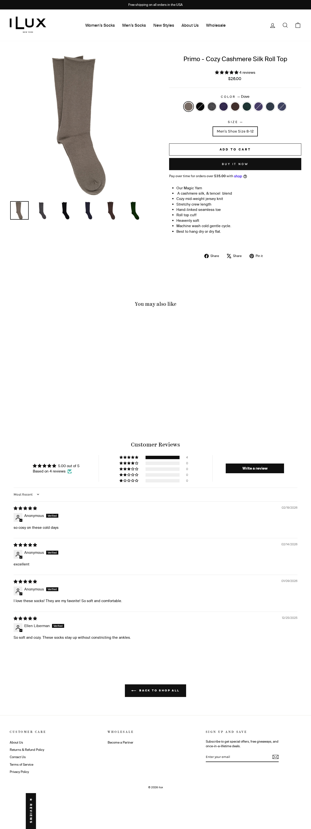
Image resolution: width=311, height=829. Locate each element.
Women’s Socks (100, 25)
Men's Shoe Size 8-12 (235, 131)
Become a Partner (120, 742)
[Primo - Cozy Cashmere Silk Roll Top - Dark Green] (50, 406)
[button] (227, 72)
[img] (25, 508)
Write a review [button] (255, 468)
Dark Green (247, 106)
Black (200, 106)
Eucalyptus (270, 106)
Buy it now (235, 164)
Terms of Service (21, 764)
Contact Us (18, 757)
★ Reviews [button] (31, 811)
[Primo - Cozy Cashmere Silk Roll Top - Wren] (44, 406)
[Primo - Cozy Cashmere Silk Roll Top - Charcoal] (31, 406)
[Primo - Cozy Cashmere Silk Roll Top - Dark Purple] (57, 406)
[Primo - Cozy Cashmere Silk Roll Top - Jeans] (70, 406)
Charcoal (212, 106)
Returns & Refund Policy (27, 750)
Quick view (44, 383)
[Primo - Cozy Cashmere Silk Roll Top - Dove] (18, 406)
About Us (190, 25)
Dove (188, 106)
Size (235, 121)
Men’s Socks (134, 25)
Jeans (282, 106)
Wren (235, 106)
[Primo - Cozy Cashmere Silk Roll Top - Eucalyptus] (63, 406)
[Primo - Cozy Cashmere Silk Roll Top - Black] (24, 406)
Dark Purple (258, 106)
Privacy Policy (19, 772)
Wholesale (216, 25)
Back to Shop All (159, 690)
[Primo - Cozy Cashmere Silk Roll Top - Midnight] (37, 406)
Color (235, 96)
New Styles (163, 25)
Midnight (223, 106)
